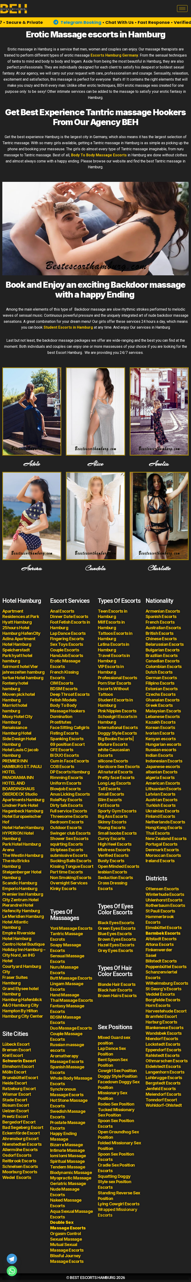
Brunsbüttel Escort (20, 1077)
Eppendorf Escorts (163, 1049)
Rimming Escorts (66, 777)
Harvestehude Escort (166, 1011)
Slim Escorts (110, 799)
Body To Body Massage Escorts (99, 155)
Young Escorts (112, 827)
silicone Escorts (113, 760)
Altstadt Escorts (161, 938)
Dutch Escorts (159, 672)
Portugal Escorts (161, 844)
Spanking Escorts (66, 738)
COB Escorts (62, 766)
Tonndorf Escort (161, 1099)
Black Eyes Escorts (116, 922)
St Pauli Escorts (160, 911)
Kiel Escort (12, 1055)
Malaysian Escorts (163, 710)
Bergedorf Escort (18, 1122)
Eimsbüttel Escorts (163, 927)
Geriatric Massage (68, 1183)
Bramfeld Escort (161, 1016)
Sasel (151, 955)
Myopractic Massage (70, 1177)
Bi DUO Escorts (64, 755)
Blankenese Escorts (164, 1027)
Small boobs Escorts (117, 833)
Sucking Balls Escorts (70, 860)
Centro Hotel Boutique (23, 944)
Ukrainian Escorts (162, 810)
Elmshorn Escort (18, 1066)
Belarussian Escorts (165, 644)
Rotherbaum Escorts (165, 905)
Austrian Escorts (161, 799)
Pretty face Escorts (116, 777)
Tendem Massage (67, 1166)
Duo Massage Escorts (71, 1028)
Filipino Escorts (160, 683)
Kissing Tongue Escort (71, 866)
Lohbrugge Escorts (164, 1077)
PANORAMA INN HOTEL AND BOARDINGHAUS (18, 783)
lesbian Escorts (112, 871)
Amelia (159, 463)
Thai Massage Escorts (71, 1000)
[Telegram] (12, 1259)
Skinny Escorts (112, 821)
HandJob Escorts (66, 655)
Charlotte (159, 568)
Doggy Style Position (117, 1076)
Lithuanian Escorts (163, 788)
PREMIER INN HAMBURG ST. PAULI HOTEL (22, 766)
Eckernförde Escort (21, 1133)
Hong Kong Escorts (164, 827)
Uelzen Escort (15, 1110)
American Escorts (163, 783)
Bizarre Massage (66, 1144)
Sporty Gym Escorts (117, 810)
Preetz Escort (15, 1116)
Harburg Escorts (161, 1022)
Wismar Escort (16, 1094)
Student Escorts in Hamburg (68, 327)
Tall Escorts (109, 788)
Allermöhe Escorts (20, 1149)
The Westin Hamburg (22, 855)
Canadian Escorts (162, 660)
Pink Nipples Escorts (117, 710)
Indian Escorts (159, 755)
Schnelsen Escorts (20, 1166)
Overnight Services (68, 882)
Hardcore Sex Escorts (119, 766)
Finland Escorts (160, 816)
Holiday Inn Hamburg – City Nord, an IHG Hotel (23, 955)
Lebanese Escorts (163, 716)
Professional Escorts (117, 677)
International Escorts (118, 727)
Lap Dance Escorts (68, 633)
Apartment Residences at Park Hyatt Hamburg (20, 617)
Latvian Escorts (160, 794)
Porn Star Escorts (114, 683)
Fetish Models (63, 699)
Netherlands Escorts (165, 821)
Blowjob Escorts (65, 788)
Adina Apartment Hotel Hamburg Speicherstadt (18, 644)
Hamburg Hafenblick (22, 999)
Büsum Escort (15, 1105)
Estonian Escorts (162, 688)
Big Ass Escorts (112, 816)
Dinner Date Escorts (69, 616)
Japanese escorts (163, 766)
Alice (95, 463)
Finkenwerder (159, 949)
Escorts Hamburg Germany (114, 55)
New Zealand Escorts (166, 838)
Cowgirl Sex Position (117, 1070)
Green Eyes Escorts (117, 928)
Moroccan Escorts (163, 855)
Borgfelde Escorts (163, 999)
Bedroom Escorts (66, 821)
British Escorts (159, 633)
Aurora (32, 568)
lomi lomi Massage (68, 1155)
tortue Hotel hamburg (23, 677)
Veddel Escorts (160, 994)
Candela (95, 568)
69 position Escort (67, 744)
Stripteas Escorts (66, 849)
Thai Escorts (158, 833)
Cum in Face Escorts (69, 760)
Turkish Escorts (160, 805)
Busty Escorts (111, 860)
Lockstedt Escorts (163, 1044)
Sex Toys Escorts (66, 644)
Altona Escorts (160, 944)
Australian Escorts (163, 627)
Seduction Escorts (115, 877)
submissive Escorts (68, 855)
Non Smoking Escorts (70, 877)
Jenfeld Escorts (161, 1088)
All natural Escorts (115, 771)
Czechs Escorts (160, 694)
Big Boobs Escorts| (116, 738)
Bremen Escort (16, 1049)
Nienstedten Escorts (21, 1144)
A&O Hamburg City (20, 1005)
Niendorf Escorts (162, 1038)
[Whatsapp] (12, 1271)
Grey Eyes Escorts (115, 950)
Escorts (16, 1177)
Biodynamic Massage (71, 1172)
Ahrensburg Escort (20, 1138)
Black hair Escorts (115, 990)
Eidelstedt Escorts (163, 1066)
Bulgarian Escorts (163, 649)
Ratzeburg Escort (19, 1088)
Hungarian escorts (163, 744)
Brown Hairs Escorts (117, 995)
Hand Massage (64, 994)
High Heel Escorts (115, 844)
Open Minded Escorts (118, 866)
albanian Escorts (161, 771)
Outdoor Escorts (66, 827)
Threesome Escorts (69, 816)
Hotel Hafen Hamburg (23, 827)
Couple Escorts (64, 649)
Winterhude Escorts (165, 894)
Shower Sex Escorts (69, 838)
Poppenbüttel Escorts (166, 966)
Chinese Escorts (161, 638)
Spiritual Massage (67, 1161)
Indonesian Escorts (164, 760)
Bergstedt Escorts (163, 1083)
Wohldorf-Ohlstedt (164, 1105)
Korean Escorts (160, 727)
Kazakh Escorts (160, 722)
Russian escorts (161, 749)
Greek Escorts (159, 705)
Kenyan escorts (161, 738)
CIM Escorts (61, 683)
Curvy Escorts (111, 838)
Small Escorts (111, 794)
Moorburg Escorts (19, 1171)
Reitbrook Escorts (19, 1160)
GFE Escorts (61, 749)
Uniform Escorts (65, 783)
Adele (32, 463)
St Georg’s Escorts (163, 988)
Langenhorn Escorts (165, 1072)
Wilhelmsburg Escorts (167, 983)
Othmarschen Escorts (167, 1060)
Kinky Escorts (63, 888)
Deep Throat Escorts (69, 694)
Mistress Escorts (114, 849)
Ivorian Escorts (160, 733)
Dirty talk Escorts (66, 805)
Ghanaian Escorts (162, 699)
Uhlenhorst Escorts (164, 900)
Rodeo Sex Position (116, 1104)
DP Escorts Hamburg (70, 771)
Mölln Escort (14, 1072)
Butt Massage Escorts (71, 978)
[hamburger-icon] (182, 8)
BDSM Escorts (63, 688)
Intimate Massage (67, 1150)
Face (54, 727)
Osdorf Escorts (16, 1155)
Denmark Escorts (162, 849)
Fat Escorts (108, 805)
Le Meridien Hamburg (23, 916)
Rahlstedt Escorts (163, 1055)
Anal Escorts (62, 611)
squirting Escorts (66, 844)
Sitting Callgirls (74, 727)
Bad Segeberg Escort (22, 1127)
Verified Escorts (113, 855)
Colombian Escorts (164, 666)
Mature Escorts (112, 744)
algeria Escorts (160, 777)
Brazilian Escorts (162, 655)
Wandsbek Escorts (163, 1033)
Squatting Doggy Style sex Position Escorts (114, 1182)
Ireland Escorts (160, 860)
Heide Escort (14, 1083)
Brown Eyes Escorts (117, 939)
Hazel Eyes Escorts (116, 944)
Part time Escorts (66, 871)
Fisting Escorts (64, 733)
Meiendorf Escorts (163, 1094)
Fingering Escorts (67, 638)
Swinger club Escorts (70, 833)
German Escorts (161, 677)
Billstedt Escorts (161, 961)
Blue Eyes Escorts (115, 933)
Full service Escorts (68, 810)
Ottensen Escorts (162, 888)
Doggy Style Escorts (117, 733)
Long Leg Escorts (114, 783)
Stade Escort (14, 1099)
